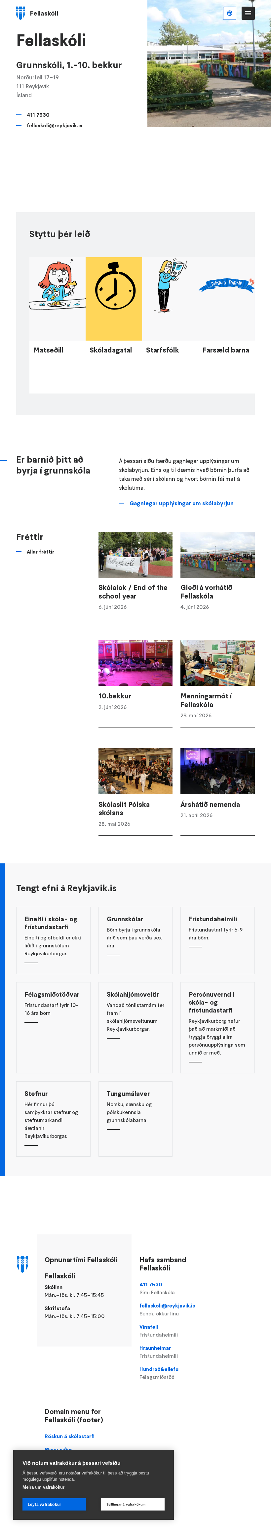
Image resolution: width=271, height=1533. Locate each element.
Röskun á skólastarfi (70, 1436)
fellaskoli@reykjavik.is (54, 125)
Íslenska (229, 13)
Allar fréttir (40, 551)
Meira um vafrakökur (43, 1487)
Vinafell (158, 1330)
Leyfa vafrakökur (44, 1504)
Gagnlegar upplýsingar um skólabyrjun (182, 503)
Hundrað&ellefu (158, 1373)
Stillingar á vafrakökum (126, 1504)
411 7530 (38, 114)
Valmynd (248, 13)
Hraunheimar (158, 1352)
